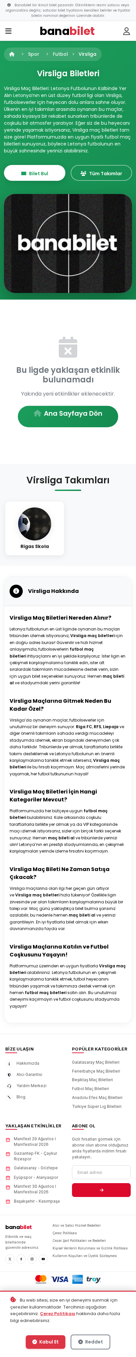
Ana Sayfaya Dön (73, 413)
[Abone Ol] (101, 1190)
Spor (33, 54)
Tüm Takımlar (105, 173)
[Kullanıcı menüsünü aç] (127, 31)
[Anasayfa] (12, 54)
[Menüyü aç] (8, 31)
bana (18, 1227)
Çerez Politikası (57, 1313)
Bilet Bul (38, 173)
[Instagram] (32, 1259)
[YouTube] (43, 1259)
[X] (10, 1259)
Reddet (93, 1342)
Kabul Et (48, 1342)
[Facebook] (21, 1259)
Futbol (60, 54)
